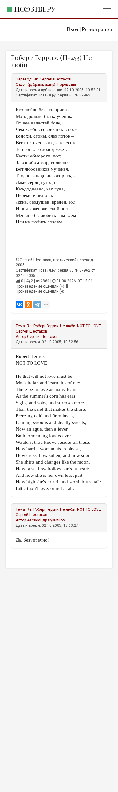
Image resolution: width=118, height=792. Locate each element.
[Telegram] (37, 304)
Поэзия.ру (35, 9)
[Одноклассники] (28, 304)
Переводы (66, 84)
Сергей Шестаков (55, 79)
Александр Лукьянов (46, 520)
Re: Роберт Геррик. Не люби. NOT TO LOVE (64, 326)
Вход (72, 29)
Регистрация (97, 29)
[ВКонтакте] (19, 304)
